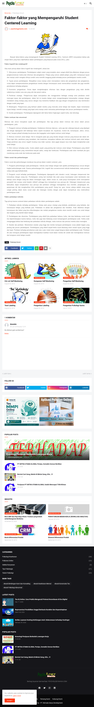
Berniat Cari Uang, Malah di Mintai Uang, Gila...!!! (35, 474)
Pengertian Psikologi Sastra (73, 305)
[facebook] (39, 688)
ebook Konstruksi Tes (62, 584)
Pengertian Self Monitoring (73, 281)
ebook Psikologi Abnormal (13, 587)
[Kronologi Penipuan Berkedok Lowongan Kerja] (8, 639)
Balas (7, 333)
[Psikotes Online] (22, 425)
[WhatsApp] (37, 248)
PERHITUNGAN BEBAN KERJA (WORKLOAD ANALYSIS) (68, 517)
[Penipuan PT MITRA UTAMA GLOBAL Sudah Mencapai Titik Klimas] (10, 487)
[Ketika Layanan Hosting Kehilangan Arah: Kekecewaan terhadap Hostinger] (8, 622)
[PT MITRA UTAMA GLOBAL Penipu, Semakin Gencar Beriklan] (10, 466)
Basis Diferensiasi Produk (14, 537)
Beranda (8, 13)
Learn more (17, 695)
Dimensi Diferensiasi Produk (58, 537)
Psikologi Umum (18, 13)
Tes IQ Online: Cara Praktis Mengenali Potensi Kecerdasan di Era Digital (41, 599)
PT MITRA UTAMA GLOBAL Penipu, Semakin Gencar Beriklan (39, 464)
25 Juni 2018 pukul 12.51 (18, 326)
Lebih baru (7, 373)
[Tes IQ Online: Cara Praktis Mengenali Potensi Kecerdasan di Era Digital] (8, 602)
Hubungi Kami (57, 699)
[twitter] (44, 688)
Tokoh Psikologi (47, 573)
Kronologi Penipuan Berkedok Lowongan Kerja (32, 636)
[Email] (46, 248)
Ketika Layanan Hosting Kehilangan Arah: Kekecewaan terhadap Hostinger (42, 620)
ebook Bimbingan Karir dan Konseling (17, 584)
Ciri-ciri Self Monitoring (13, 281)
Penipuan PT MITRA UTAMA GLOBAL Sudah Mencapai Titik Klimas (41, 484)
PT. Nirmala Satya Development (51, 703)
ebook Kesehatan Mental (42, 584)
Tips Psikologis (47, 569)
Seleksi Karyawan (47, 565)
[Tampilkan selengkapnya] (50, 248)
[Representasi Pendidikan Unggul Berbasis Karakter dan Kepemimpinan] (8, 612)
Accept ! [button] (10, 700)
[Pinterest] (41, 248)
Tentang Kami (45, 699)
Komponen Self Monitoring (44, 281)
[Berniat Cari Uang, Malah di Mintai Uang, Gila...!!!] (10, 477)
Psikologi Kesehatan (47, 557)
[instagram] (49, 688)
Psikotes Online (47, 561)
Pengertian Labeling (41, 305)
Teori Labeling (10, 305)
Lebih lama (86, 373)
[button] (3, 3)
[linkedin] (55, 688)
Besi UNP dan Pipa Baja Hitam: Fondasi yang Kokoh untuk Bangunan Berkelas (23, 518)
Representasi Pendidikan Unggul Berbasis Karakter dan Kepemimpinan (41, 610)
